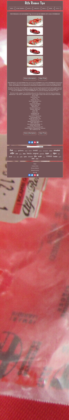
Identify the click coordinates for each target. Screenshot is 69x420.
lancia (29, 153)
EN (34, 172)
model (35, 150)
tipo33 (60, 156)
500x (59, 153)
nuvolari (40, 150)
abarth (10, 156)
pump (14, 156)
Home (35, 163)
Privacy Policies (35, 168)
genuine (42, 153)
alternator (30, 156)
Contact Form (35, 166)
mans (18, 156)
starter (20, 153)
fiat (11, 150)
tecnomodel (45, 150)
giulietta (21, 150)
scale (40, 156)
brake (55, 156)
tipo (55, 153)
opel (51, 153)
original (35, 153)
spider (25, 156)
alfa (12, 153)
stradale (57, 150)
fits (35, 156)
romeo (49, 156)
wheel (26, 150)
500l (16, 153)
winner (50, 150)
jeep (24, 153)
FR (36, 172)
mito (33, 158)
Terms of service (35, 170)
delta (37, 158)
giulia (21, 156)
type (47, 153)
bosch (30, 150)
